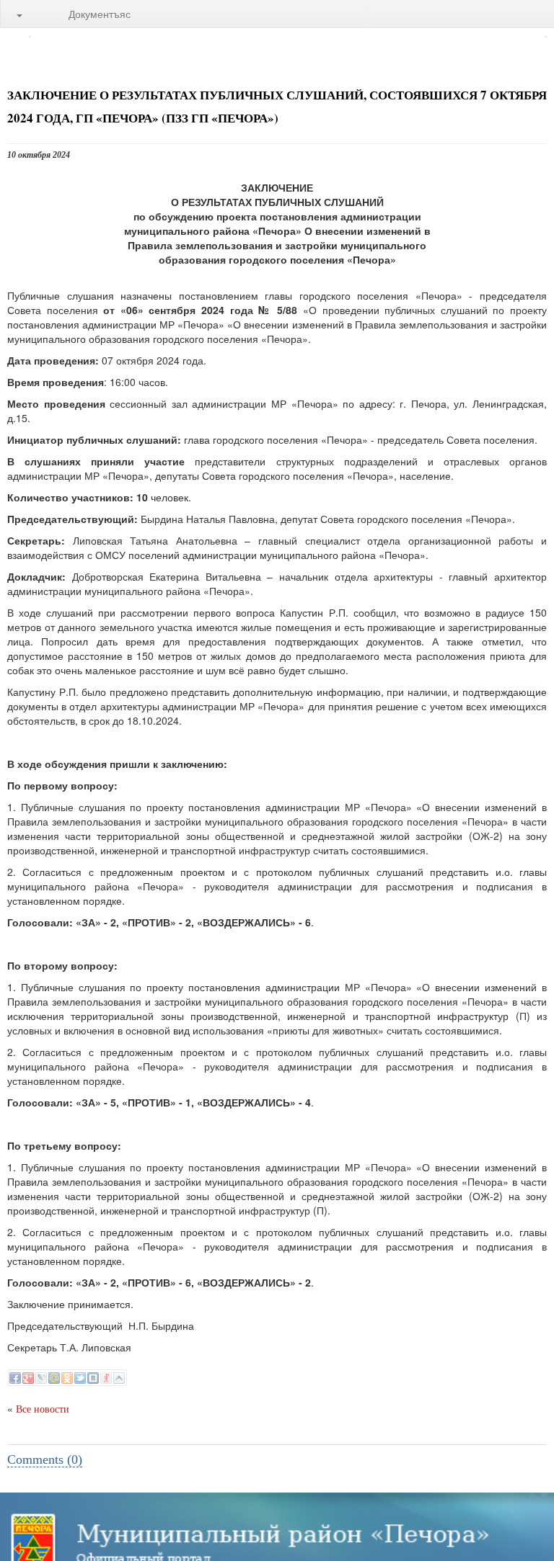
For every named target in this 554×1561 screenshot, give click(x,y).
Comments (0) (44, 1459)
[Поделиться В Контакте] (93, 1378)
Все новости (42, 1409)
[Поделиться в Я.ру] (106, 1378)
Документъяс (100, 13)
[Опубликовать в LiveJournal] (41, 1378)
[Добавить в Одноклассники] (67, 1378)
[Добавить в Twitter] (80, 1378)
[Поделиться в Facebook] (15, 1378)
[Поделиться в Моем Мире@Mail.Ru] (54, 1378)
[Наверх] (119, 1378)
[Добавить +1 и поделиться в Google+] (28, 1378)
